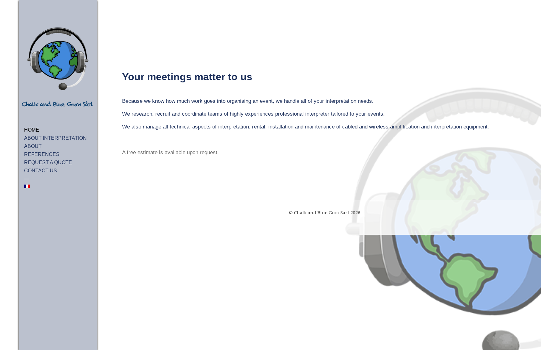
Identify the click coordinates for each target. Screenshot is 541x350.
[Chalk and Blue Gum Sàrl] (58, 67)
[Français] (58, 186)
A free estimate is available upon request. (170, 152)
